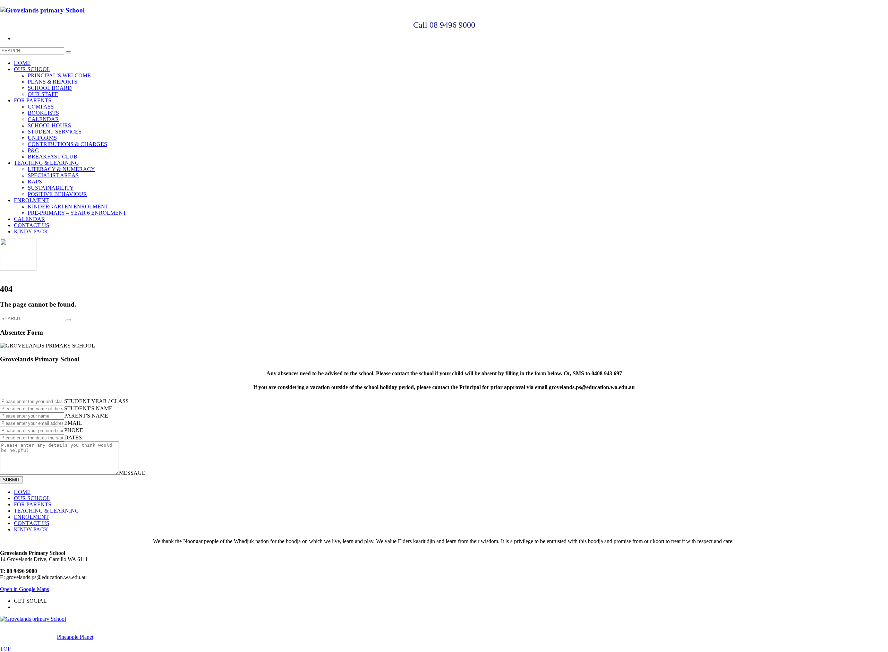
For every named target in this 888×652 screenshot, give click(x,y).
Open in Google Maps (24, 589)
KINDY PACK (31, 529)
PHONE (73, 430)
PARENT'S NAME (86, 416)
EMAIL (73, 423)
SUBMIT (11, 479)
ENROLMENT (31, 517)
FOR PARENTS (32, 504)
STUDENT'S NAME (88, 408)
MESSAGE (132, 473)
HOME (22, 492)
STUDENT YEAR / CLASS (96, 401)
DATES (73, 437)
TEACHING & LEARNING (46, 511)
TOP (5, 649)
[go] (68, 52)
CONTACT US (31, 523)
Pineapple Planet (75, 637)
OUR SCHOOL (32, 498)
